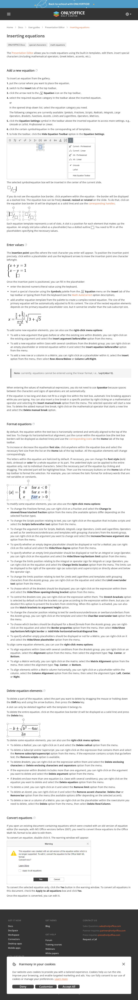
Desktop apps (15, 943)
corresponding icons (80, 438)
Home (10, 27)
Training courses (53, 944)
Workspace (13, 934)
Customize (46, 986)
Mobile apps (14, 947)
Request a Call (90, 939)
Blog (47, 926)
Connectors (14, 939)
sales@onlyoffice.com (110, 926)
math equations (57, 44)
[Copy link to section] (36, 70)
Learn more (61, 979)
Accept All (69, 986)
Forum (48, 940)
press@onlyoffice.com (109, 934)
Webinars (50, 948)
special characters (37, 44)
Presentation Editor (55, 27)
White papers (52, 953)
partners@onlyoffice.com (113, 930)
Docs (20, 27)
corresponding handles (102, 203)
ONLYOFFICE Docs (16, 44)
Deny (23, 986)
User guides (34, 27)
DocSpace (13, 930)
